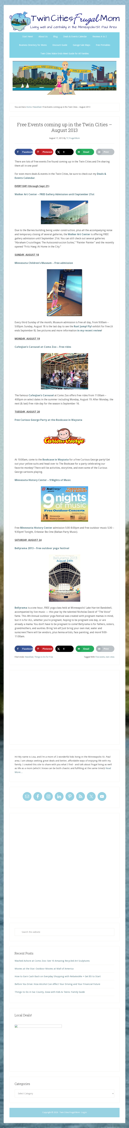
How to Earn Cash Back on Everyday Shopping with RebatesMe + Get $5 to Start (58, 976)
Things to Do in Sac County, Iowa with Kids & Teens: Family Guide (50, 992)
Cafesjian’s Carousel (41, 395)
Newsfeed (29, 657)
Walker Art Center (79, 234)
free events (100, 657)
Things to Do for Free (43, 657)
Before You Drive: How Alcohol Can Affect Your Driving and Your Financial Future (57, 984)
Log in (84, 1112)
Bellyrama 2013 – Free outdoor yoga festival (42, 548)
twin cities (110, 657)
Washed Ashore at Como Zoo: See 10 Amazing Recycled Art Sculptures (52, 960)
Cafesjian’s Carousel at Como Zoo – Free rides (43, 346)
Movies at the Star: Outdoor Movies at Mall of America (44, 968)
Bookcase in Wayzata (55, 459)
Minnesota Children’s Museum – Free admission (44, 262)
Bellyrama (21, 607)
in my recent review (89, 330)
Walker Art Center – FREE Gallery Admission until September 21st (54, 194)
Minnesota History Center (36, 527)
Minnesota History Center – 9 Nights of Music (43, 480)
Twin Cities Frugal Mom (64, 78)
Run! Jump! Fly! (83, 326)
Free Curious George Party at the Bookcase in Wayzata (48, 419)
